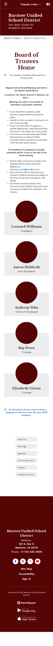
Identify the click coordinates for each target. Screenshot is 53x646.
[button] (31, 4)
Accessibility (26, 573)
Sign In (26, 578)
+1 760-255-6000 (31, 551)
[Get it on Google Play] (26, 610)
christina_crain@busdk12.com (24, 169)
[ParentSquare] (26, 603)
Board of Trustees (12, 38)
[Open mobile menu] (5, 4)
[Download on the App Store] (26, 618)
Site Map (26, 568)
